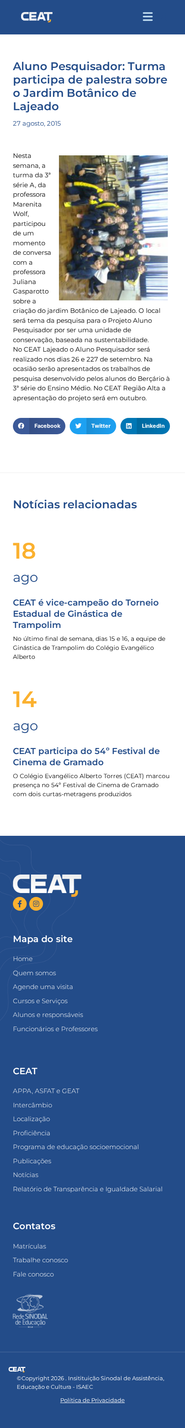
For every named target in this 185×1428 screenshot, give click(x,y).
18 (24, 550)
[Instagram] (36, 904)
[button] (164, 17)
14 (25, 699)
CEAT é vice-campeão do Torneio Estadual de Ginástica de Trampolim (86, 613)
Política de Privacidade (92, 1400)
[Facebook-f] (20, 904)
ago (25, 577)
